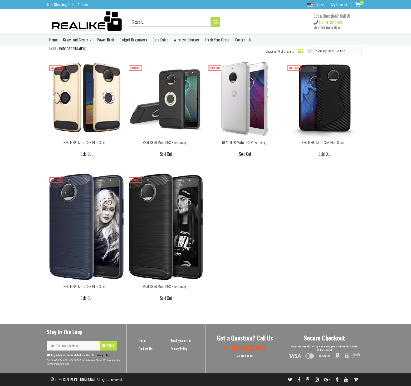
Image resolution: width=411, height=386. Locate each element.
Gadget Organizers (133, 40)
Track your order (181, 340)
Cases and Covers (76, 40)
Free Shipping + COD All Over (68, 4)
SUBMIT (108, 346)
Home (53, 40)
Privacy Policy (102, 355)
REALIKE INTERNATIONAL (79, 379)
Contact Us (243, 40)
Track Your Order (217, 40)
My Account (339, 4)
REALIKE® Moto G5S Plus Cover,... (86, 142)
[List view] (309, 51)
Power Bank (105, 40)
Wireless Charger (186, 40)
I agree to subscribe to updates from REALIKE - (80, 355)
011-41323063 (330, 22)
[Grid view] (300, 51)
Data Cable (160, 40)
